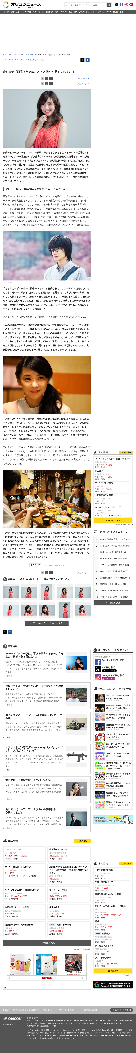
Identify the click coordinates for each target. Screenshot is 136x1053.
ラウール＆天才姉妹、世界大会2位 (114, 565)
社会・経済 (73, 12)
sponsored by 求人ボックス (82, 949)
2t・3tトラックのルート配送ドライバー (112, 459)
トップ (6, 12)
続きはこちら (48, 943)
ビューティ (90, 12)
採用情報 (118, 1010)
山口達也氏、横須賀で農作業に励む (115, 546)
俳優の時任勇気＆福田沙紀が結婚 (114, 558)
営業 (97, 921)
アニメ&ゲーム (38, 12)
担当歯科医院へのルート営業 (108, 894)
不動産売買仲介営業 (104, 495)
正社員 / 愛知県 (19, 929)
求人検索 (83, 841)
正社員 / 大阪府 (16, 854)
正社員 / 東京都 (22, 894)
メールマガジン (61, 1010)
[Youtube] (131, 4)
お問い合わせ (47, 1010)
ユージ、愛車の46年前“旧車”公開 (114, 590)
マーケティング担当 (104, 483)
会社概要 (6, 1010)
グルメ (81, 12)
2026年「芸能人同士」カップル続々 (115, 539)
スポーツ (64, 12)
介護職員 (103, 933)
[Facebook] (121, 4)
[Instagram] (126, 4)
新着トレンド (125, 12)
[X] (116, 4)
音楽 (17, 12)
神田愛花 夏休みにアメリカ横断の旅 (115, 578)
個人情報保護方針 (90, 1010)
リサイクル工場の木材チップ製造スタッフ (112, 907)
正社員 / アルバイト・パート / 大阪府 (20, 871)
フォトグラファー (103, 958)
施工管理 (99, 471)
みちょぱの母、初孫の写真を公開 (114, 571)
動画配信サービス (52, 12)
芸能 (12, 12)
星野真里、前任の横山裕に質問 (113, 584)
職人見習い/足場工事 (104, 945)
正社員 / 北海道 (58, 854)
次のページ (82, 79)
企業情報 (128, 1010)
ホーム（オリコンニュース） (13, 55)
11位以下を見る (114, 603)
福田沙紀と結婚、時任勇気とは (113, 552)
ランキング (107, 12)
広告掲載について (33, 1010)
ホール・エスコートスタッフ (108, 507)
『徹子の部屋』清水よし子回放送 (114, 597)
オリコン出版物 (18, 1010)
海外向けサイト (75, 1010)
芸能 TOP (29, 55)
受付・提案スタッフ (104, 882)
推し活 (115, 12)
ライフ (98, 12)
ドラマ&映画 (26, 12)
